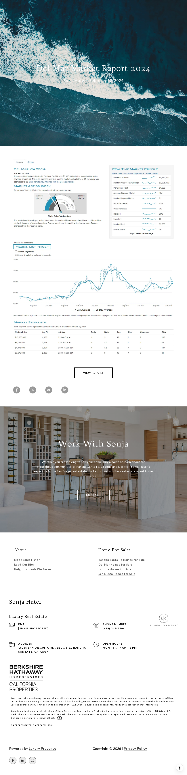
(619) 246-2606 (114, 628)
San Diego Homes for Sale (116, 573)
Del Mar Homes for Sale (115, 564)
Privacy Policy (135, 748)
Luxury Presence (42, 748)
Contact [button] (93, 494)
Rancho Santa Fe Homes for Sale (121, 559)
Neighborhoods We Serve (32, 569)
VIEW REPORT (93, 372)
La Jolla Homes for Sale (114, 569)
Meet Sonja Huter (27, 559)
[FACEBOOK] (12, 760)
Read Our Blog (24, 564)
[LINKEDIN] (22, 760)
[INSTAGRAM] (32, 760)
